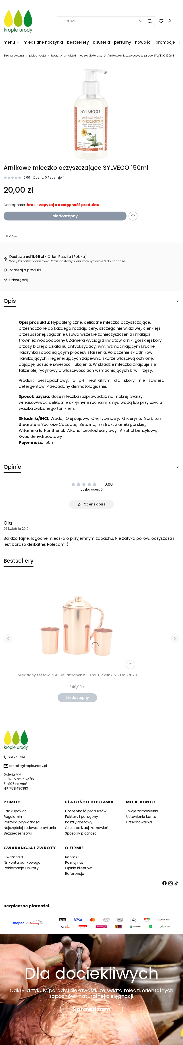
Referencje (74, 873)
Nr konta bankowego (22, 862)
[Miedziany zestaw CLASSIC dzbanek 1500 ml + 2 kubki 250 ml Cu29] (77, 623)
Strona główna (14, 55)
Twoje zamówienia (142, 811)
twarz (54, 55)
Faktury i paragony (81, 816)
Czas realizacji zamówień (86, 827)
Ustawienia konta (141, 816)
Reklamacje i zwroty (21, 868)
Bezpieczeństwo (18, 833)
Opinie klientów (78, 868)
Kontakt (72, 856)
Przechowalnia (139, 822)
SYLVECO (10, 236)
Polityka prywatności (22, 822)
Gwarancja (13, 856)
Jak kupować (15, 811)
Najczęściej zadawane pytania (30, 827)
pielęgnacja (37, 55)
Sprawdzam (91, 1009)
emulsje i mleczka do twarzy (83, 55)
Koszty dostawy (78, 822)
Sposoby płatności (81, 833)
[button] (150, 21)
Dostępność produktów (85, 811)
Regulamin (13, 816)
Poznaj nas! (75, 862)
